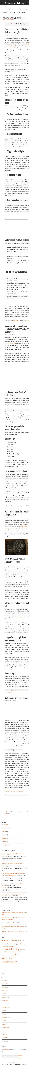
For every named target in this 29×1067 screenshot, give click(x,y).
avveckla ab (23, 940)
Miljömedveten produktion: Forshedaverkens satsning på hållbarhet (17, 329)
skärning (15, 573)
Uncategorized (5, 845)
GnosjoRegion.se (17, 1064)
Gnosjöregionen (6, 1049)
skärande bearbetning (6, 951)
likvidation (17, 944)
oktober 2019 (5, 1004)
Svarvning (19, 9)
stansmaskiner (20, 951)
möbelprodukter (5, 946)
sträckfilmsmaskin (5, 955)
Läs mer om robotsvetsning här (14, 791)
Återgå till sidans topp (14, 1062)
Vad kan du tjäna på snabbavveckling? (11, 923)
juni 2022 (4, 994)
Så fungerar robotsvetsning (16, 698)
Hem (3, 9)
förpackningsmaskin (5, 944)
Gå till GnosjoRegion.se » (22, 12)
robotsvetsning (11, 946)
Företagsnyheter (5, 12)
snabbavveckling (13, 951)
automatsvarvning (11, 940)
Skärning (8, 9)
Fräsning (13, 9)
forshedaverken (14, 943)
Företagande (12, 12)
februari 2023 (5, 983)
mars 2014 (4, 1037)
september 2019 (6, 1007)
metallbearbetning (22, 944)
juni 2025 (4, 977)
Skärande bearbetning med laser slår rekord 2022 (14, 931)
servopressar (22, 949)
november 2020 (6, 1000)
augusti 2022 (5, 990)
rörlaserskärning (10, 949)
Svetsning (25, 9)
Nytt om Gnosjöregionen (10, 851)
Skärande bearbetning (14, 3)
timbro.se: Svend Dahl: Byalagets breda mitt (13, 853)
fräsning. (19, 943)
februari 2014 (5, 1041)
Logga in (24, 1064)
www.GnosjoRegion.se (8, 19)
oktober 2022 (5, 987)
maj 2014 (4, 1031)
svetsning (19, 617)
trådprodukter (8, 692)
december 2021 (5, 997)
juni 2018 (4, 1021)
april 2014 (4, 1034)
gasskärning (12, 944)
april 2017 (4, 1024)
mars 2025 (4, 980)
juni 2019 (4, 1014)
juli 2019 (4, 1010)
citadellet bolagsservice (6, 943)
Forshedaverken (11, 343)
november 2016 (5, 1027)
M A (13, 35)
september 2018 (6, 1017)
